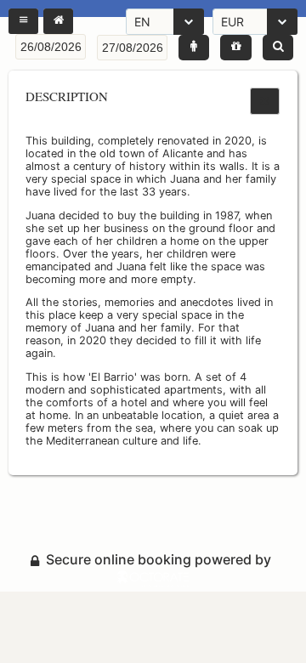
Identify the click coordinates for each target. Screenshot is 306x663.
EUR (232, 21)
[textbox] (50, 47)
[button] (23, 21)
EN (142, 21)
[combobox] (165, 21)
